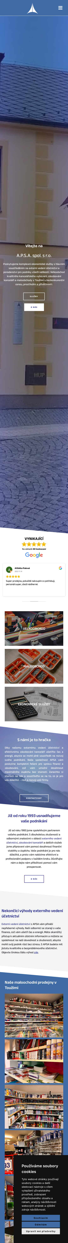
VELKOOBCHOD (34, 628)
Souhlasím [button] (41, 1218)
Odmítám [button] (41, 1224)
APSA (34, 7)
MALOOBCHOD (34, 666)
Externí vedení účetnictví (16, 924)
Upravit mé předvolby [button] (41, 1231)
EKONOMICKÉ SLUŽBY (34, 704)
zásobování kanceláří (31, 842)
